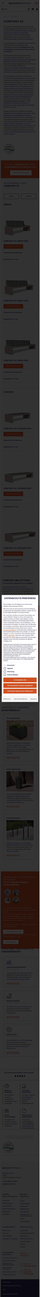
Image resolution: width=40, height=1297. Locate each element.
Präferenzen (7, 699)
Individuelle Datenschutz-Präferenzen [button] (20, 691)
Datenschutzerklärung (9, 630)
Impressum (33, 699)
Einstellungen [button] (11, 635)
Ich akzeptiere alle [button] (20, 680)
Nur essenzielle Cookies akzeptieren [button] (20, 685)
